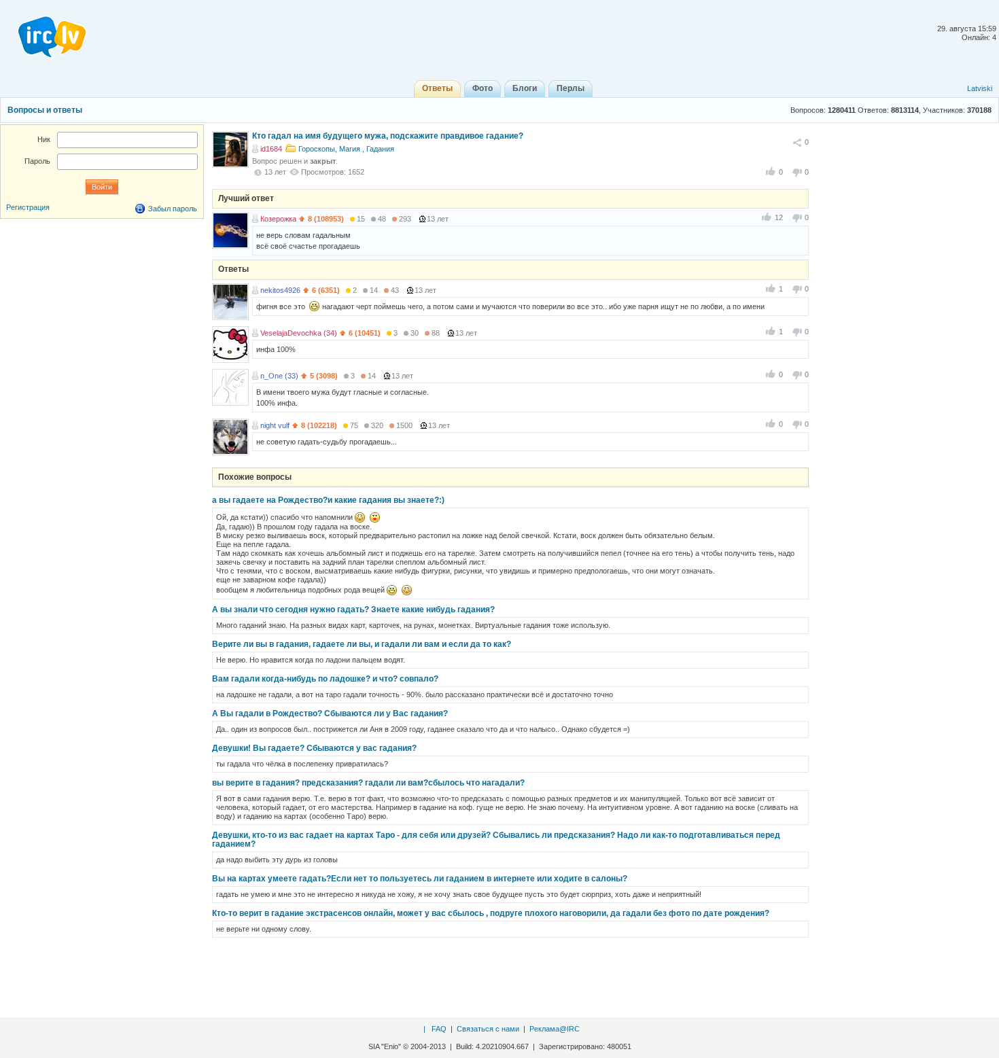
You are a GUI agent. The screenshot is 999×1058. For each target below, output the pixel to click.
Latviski (979, 88)
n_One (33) (279, 376)
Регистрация (28, 207)
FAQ (439, 1029)
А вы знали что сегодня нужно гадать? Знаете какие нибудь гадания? (353, 609)
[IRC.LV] (43, 32)
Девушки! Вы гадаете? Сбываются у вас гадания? (314, 748)
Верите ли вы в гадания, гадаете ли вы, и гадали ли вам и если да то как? (361, 644)
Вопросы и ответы (44, 110)
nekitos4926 (280, 290)
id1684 (271, 149)
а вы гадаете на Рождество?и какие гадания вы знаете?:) (328, 500)
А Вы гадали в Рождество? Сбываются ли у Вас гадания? (330, 713)
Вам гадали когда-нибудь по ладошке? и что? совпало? (325, 679)
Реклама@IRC (554, 1029)
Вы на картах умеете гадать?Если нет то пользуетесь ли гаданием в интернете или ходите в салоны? (419, 878)
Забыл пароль (172, 209)
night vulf (275, 425)
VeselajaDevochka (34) (298, 333)
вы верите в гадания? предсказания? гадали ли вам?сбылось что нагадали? (368, 783)
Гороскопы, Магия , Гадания (346, 149)
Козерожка (278, 219)
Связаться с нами (488, 1029)
